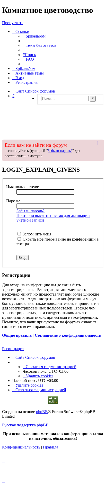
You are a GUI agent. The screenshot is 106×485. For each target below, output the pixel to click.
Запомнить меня (36, 234)
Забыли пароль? (60, 151)
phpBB (42, 411)
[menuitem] (34, 36)
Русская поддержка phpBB (25, 425)
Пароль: (13, 201)
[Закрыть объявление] (99, 143)
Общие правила (17, 335)
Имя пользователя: (22, 187)
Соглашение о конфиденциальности (68, 335)
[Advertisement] (53, 120)
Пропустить (12, 23)
